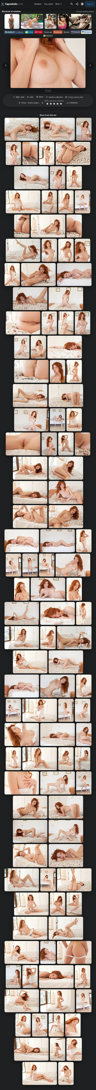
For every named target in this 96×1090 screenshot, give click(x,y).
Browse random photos (85, 11)
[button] (82, 4)
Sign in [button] (90, 3)
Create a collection (56, 97)
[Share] (77, 4)
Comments (73, 103)
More (57, 4)
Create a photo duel (75, 97)
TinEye (23, 103)
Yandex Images (33, 103)
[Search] (71, 4)
